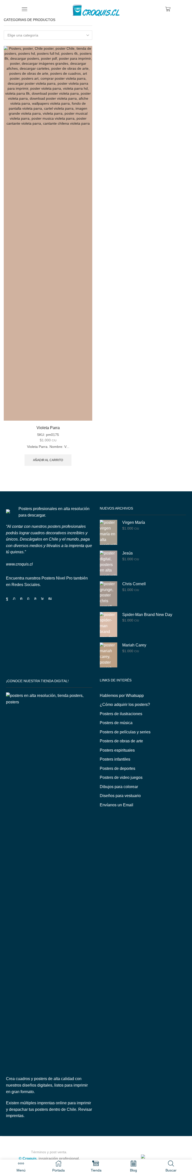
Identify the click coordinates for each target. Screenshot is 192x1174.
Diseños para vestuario (120, 796)
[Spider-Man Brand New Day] (108, 624)
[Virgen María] (108, 532)
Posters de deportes (117, 768)
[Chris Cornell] (108, 593)
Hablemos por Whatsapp (122, 695)
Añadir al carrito (48, 460)
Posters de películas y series (125, 732)
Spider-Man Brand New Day (147, 614)
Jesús (127, 553)
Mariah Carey (134, 645)
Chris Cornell (134, 584)
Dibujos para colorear (119, 787)
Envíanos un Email (116, 805)
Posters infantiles (115, 759)
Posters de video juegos (121, 777)
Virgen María (133, 522)
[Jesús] (108, 563)
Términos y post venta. (49, 1152)
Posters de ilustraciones (121, 714)
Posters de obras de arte (121, 741)
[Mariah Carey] (108, 654)
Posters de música (116, 723)
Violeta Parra (48, 428)
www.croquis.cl (19, 564)
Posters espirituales (117, 750)
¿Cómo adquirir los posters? (125, 704)
